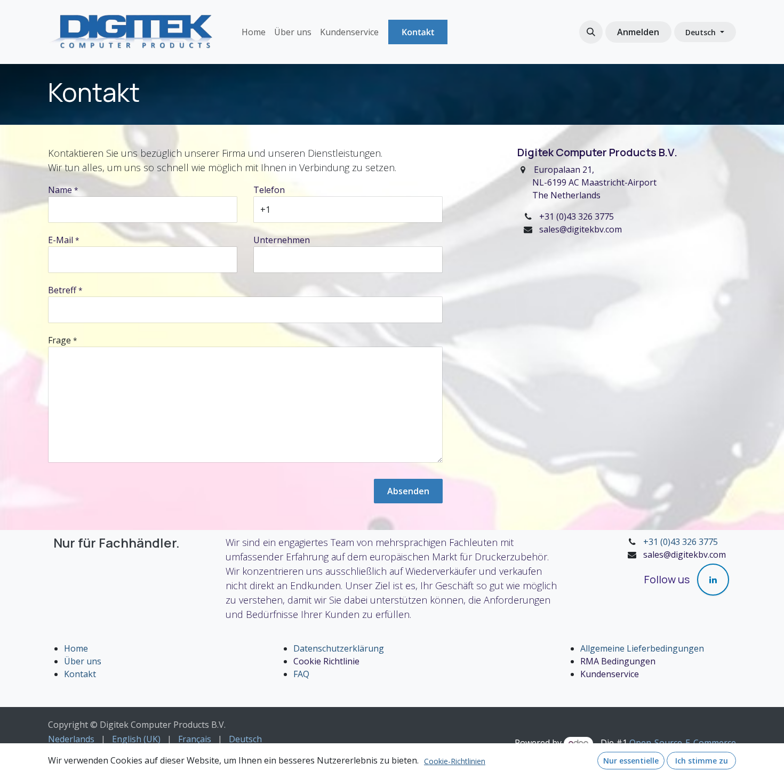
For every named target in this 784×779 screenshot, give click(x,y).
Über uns (82, 661)
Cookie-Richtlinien (454, 761)
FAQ (301, 674)
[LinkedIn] (713, 580)
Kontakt (418, 32)
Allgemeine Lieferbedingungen (642, 648)
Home (76, 648)
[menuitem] (253, 32)
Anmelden (638, 32)
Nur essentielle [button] (631, 761)
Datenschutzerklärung (338, 648)
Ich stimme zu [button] (701, 761)
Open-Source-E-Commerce (682, 743)
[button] (591, 32)
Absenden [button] (408, 491)
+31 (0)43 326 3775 (680, 542)
